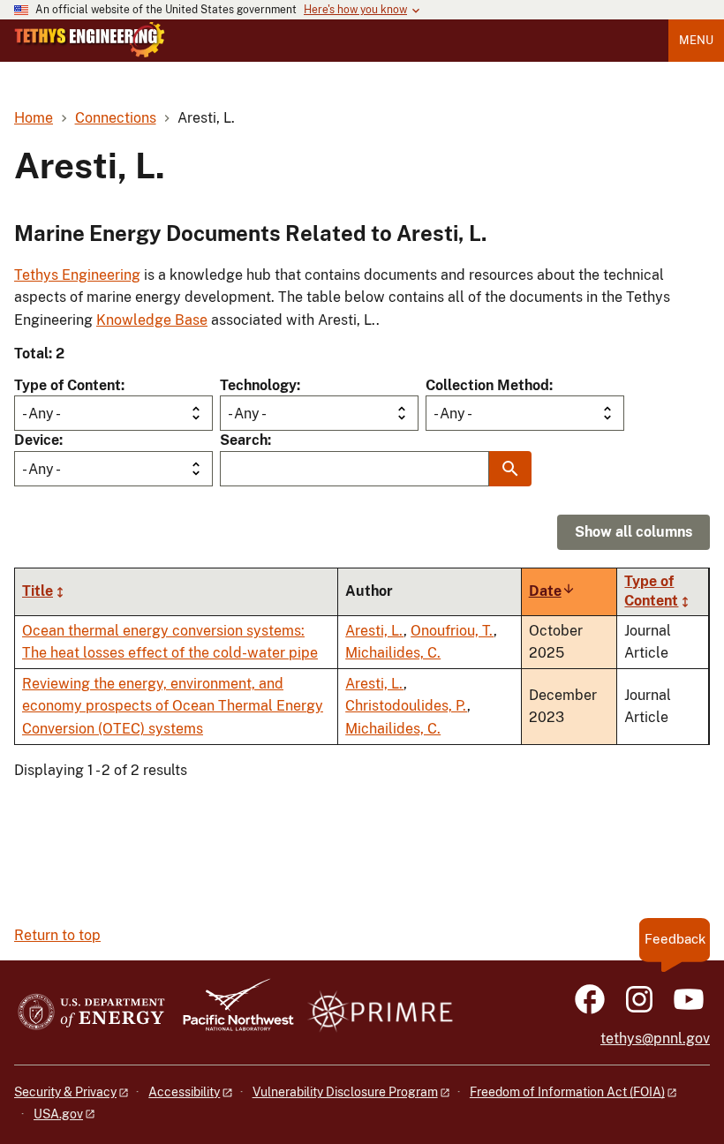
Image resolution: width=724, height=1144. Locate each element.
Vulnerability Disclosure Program (345, 1092)
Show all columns (633, 531)
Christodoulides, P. (406, 705)
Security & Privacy (65, 1092)
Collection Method (487, 385)
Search (244, 440)
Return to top (57, 935)
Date (552, 591)
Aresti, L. (374, 630)
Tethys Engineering (77, 275)
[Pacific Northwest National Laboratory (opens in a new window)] (231, 1013)
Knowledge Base (151, 320)
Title (37, 591)
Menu (696, 40)
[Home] (89, 39)
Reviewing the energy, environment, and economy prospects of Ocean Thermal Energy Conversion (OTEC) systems (172, 706)
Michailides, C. (393, 652)
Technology (258, 385)
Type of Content (67, 385)
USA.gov (58, 1114)
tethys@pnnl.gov (655, 1038)
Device (36, 440)
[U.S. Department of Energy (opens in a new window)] (91, 1013)
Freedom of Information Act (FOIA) (567, 1092)
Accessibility (184, 1092)
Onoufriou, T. (452, 630)
